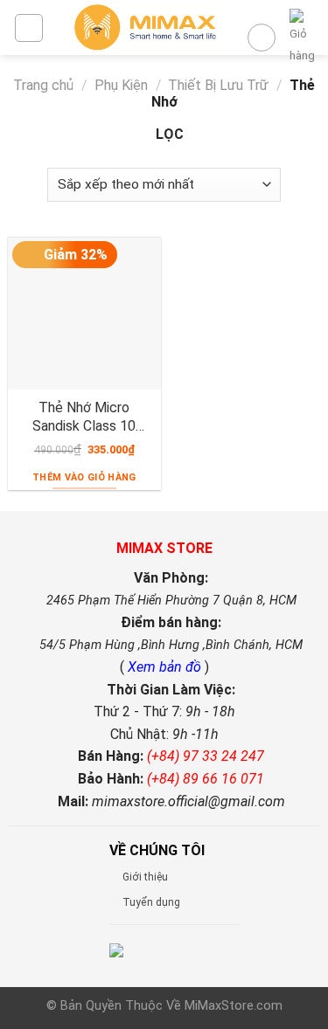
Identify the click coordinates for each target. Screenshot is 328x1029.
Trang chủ (43, 85)
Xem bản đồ (166, 667)
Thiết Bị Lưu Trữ (218, 85)
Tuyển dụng (151, 902)
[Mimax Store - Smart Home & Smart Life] (145, 27)
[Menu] (29, 28)
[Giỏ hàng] (302, 37)
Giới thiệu (145, 877)
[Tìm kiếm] (262, 38)
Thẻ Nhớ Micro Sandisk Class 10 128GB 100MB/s (84, 416)
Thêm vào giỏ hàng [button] (84, 477)
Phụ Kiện (121, 85)
